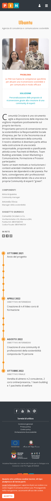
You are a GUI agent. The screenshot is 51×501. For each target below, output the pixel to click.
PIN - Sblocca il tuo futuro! (10, 5)
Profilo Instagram (10, 235)
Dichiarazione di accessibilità (25, 432)
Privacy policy (25, 427)
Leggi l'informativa (10, 485)
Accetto (8, 496)
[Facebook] (16, 411)
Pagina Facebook (7, 235)
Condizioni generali (25, 424)
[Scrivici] (34, 411)
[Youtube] (22, 411)
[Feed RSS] (28, 411)
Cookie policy (25, 429)
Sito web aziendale (3, 235)
